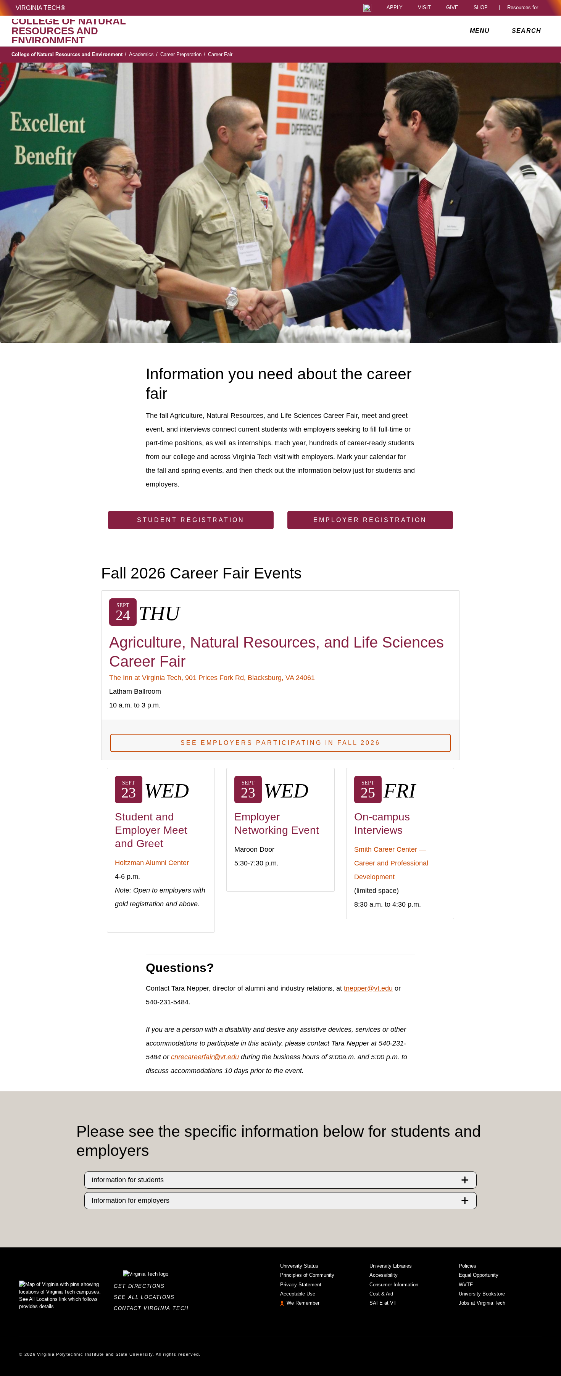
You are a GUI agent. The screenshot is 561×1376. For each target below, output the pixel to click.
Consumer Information (393, 1284)
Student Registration (191, 520)
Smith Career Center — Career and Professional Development (391, 863)
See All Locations (146, 1297)
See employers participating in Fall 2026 (280, 743)
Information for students (128, 1180)
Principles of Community (307, 1275)
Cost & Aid (381, 1294)
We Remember (303, 1303)
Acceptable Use (297, 1294)
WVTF (466, 1284)
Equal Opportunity (478, 1275)
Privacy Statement (300, 1284)
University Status (299, 1266)
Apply (395, 7)
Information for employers (130, 1200)
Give (452, 7)
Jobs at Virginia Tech (482, 1303)
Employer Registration (370, 520)
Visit (424, 7)
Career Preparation (182, 54)
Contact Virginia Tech (153, 1308)
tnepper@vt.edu (368, 988)
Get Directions (141, 1286)
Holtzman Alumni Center (152, 863)
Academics (143, 54)
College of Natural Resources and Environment (68, 54)
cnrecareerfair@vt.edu (205, 1057)
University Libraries (390, 1266)
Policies (467, 1266)
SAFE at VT (383, 1303)
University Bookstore (482, 1294)
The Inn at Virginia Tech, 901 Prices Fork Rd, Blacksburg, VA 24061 (212, 678)
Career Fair (220, 54)
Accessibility (383, 1275)
